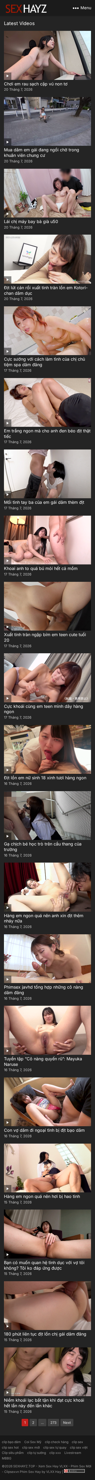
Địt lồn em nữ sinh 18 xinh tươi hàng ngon (45, 777)
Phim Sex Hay (30, 1472)
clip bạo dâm (11, 1442)
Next (67, 1422)
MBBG (6, 1458)
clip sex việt (79, 1447)
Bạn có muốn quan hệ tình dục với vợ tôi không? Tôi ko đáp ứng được (44, 1265)
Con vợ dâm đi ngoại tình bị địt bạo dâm (44, 1130)
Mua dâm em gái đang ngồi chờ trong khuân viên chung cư (41, 152)
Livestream (72, 1453)
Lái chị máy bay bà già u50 (31, 221)
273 (53, 1422)
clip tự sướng (36, 1453)
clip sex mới (31, 1447)
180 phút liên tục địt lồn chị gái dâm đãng (45, 1334)
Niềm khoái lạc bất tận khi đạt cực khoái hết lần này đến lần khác (44, 1402)
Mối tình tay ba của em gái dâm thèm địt (44, 502)
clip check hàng (56, 1442)
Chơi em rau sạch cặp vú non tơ (36, 83)
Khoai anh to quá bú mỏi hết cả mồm (41, 568)
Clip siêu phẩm (13, 1453)
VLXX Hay (53, 1472)
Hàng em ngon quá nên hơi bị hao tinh (42, 1196)
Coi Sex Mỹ (32, 1442)
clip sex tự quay (54, 1447)
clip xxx (55, 1453)
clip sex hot (10, 1447)
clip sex (77, 1442)
